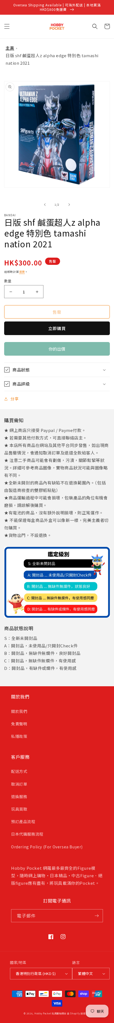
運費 (22, 272)
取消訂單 (19, 784)
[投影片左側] (45, 204)
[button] (7, 26)
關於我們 (19, 711)
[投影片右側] (69, 204)
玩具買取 (19, 809)
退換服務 (19, 796)
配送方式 (19, 771)
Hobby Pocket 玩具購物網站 (50, 1013)
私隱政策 (19, 736)
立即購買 (57, 328)
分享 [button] (15, 398)
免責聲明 (19, 724)
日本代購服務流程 (27, 834)
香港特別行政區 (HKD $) (36, 973)
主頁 (10, 48)
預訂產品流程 (23, 821)
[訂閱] (96, 915)
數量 (8, 280)
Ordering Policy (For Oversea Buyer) (47, 846)
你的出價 (57, 351)
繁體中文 (85, 973)
